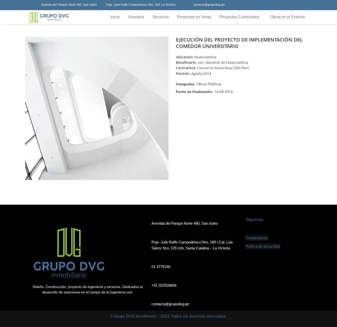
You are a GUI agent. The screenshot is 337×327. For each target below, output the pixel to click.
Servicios (160, 17)
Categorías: (185, 84)
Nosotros (136, 17)
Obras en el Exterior (287, 17)
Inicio (115, 17)
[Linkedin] (292, 5)
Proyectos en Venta (194, 17)
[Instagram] (302, 5)
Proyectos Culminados (239, 17)
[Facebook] (281, 5)
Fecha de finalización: (194, 92)
